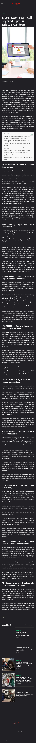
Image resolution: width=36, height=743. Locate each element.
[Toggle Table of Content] (31, 134)
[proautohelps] (17, 4)
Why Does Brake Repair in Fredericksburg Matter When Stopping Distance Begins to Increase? (24, 664)
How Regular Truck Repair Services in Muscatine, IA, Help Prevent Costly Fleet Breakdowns (24, 695)
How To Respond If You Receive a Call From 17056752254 (18, 150)
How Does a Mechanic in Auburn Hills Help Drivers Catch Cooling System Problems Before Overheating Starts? (24, 679)
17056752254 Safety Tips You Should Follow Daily (16, 152)
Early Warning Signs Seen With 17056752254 (15, 138)
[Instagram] (18, 731)
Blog (3, 13)
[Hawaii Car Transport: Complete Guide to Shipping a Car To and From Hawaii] (8, 634)
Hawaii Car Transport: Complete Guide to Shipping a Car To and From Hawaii (24, 634)
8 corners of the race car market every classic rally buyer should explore (24, 649)
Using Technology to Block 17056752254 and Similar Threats (16, 154)
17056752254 (9, 617)
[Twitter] (21, 731)
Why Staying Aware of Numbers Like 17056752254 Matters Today (18, 158)
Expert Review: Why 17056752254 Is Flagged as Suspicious (15, 147)
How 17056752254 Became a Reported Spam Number (17, 136)
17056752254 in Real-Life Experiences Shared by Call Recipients (17, 144)
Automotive (18, 630)
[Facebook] (15, 731)
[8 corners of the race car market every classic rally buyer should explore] (8, 649)
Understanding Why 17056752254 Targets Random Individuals (16, 141)
